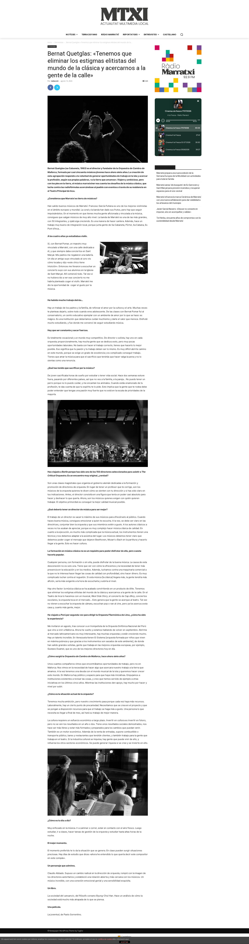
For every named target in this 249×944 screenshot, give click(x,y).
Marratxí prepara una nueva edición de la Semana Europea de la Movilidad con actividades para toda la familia (178, 176)
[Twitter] (57, 87)
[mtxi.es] (124, 16)
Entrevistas (59, 42)
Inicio (50, 42)
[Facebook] (50, 87)
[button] (181, 34)
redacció (54, 81)
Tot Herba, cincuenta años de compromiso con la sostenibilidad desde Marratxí (178, 219)
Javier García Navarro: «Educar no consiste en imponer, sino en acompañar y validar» (177, 210)
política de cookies (105, 939)
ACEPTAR (124, 942)
